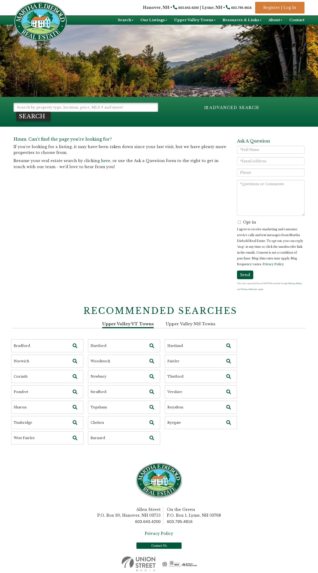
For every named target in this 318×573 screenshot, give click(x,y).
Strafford (98, 392)
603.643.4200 (188, 8)
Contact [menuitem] (296, 20)
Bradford (22, 346)
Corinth (20, 376)
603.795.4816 (241, 8)
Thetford (175, 376)
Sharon (20, 407)
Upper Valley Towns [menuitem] (193, 20)
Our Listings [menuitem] (152, 20)
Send (245, 274)
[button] (33, 116)
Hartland (175, 346)
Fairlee (173, 361)
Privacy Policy (273, 264)
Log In (290, 7)
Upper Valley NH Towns (190, 324)
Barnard (98, 438)
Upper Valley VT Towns (128, 324)
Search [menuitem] (124, 20)
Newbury (98, 376)
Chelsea (97, 422)
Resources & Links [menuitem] (241, 20)
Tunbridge (23, 422)
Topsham (99, 407)
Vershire (174, 392)
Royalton (175, 407)
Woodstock (100, 361)
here (105, 160)
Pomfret (21, 392)
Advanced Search (234, 107)
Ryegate (174, 422)
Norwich (21, 361)
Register (271, 7)
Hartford (98, 346)
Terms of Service (249, 289)
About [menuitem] (274, 20)
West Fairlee (24, 438)
